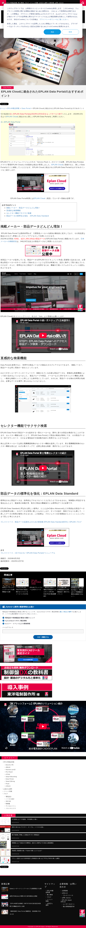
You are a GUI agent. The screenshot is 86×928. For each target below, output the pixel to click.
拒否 (70, 32)
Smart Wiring (10, 781)
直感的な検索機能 (13, 210)
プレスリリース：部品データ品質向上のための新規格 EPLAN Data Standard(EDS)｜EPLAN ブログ (41, 522)
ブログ (5, 793)
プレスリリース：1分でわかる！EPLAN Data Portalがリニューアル (28, 553)
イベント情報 (7, 791)
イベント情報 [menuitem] (34, 2)
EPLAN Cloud (11, 117)
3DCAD (8, 801)
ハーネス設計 (10, 799)
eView (8, 774)
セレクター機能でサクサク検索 (18, 213)
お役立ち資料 (7, 789)
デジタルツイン (11, 806)
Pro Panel (9, 772)
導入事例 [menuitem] (21, 2)
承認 (52, 32)
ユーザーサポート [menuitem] (69, 904)
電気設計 (9, 796)
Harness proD (11, 769)
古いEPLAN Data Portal (10, 122)
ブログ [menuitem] (27, 2)
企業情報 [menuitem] (51, 2)
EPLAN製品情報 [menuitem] (11, 2)
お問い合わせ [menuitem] (59, 2)
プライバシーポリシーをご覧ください (54, 19)
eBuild (8, 767)
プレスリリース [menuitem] (68, 895)
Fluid (7, 783)
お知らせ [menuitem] (65, 893)
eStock (8, 786)
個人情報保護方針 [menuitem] (69, 906)
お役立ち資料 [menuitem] (43, 2)
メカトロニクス (11, 808)
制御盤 (8, 803)
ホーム (2, 108)
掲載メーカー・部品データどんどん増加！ (23, 208)
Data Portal (26, 108)
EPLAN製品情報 (13, 108)
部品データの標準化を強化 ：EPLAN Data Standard (27, 216)
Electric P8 (9, 765)
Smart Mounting (11, 776)
